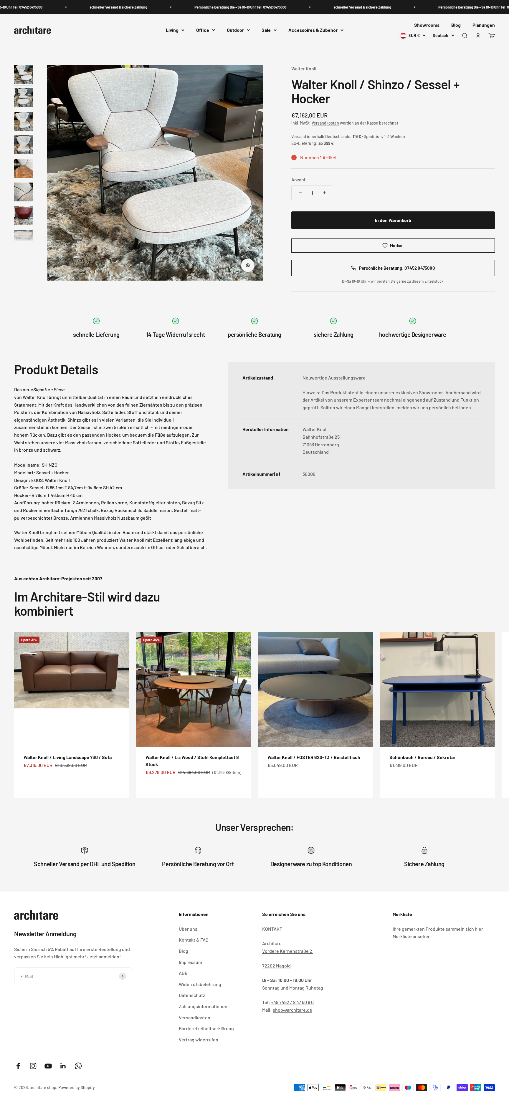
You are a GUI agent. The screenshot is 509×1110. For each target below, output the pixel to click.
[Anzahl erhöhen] (324, 193)
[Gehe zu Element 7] (23, 216)
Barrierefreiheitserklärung (206, 1028)
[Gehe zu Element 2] (23, 98)
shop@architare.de (292, 1010)
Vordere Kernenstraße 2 (287, 951)
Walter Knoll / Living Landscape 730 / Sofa (68, 757)
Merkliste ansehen (412, 936)
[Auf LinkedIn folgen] (63, 1066)
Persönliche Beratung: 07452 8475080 (397, 268)
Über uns (188, 929)
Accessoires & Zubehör (313, 30)
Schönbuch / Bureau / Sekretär (422, 757)
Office (202, 30)
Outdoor (235, 30)
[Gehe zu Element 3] (23, 122)
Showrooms (426, 25)
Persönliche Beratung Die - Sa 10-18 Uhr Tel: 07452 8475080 (216, 7)
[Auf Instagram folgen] (33, 1066)
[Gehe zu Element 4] (23, 145)
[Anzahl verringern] (300, 193)
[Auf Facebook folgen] (18, 1066)
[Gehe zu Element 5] (23, 169)
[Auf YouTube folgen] (48, 1066)
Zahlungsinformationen (203, 1006)
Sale (266, 30)
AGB (183, 973)
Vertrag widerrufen (198, 1039)
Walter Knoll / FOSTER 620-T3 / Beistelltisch (313, 757)
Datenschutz (192, 995)
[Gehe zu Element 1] (23, 75)
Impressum (190, 962)
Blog (456, 25)
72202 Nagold (276, 965)
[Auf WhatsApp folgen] (78, 1066)
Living (172, 30)
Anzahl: (299, 179)
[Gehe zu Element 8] (23, 240)
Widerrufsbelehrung (200, 984)
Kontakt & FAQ (193, 939)
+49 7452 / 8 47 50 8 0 (292, 1002)
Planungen (483, 25)
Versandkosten (325, 122)
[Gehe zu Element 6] (23, 193)
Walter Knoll (303, 68)
